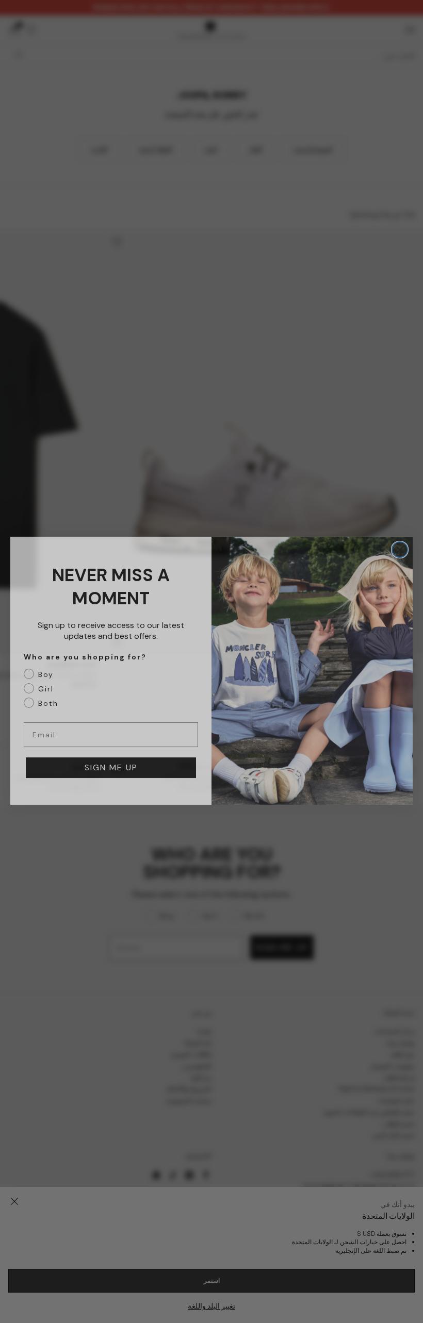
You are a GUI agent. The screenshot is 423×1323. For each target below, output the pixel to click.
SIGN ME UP (111, 758)
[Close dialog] (400, 540)
